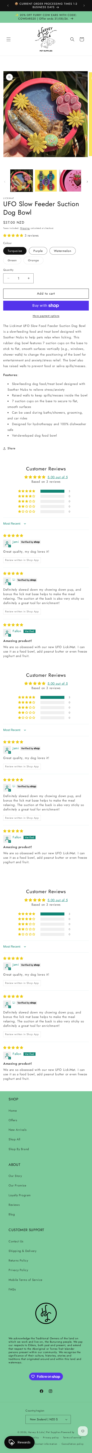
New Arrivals (18, 1130)
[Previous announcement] (8, 5)
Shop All (14, 1139)
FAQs (12, 1289)
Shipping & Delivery (22, 1251)
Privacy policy (51, 1437)
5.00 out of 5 (57, 477)
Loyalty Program (20, 1195)
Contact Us (16, 1241)
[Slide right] (87, 181)
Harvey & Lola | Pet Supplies (44, 1432)
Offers (13, 1120)
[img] (13, 535)
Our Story (15, 1176)
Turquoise (15, 251)
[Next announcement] (84, 5)
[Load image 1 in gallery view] (21, 181)
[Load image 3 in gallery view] (70, 181)
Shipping (25, 228)
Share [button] (11, 448)
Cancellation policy (73, 1444)
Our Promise (17, 1185)
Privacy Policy (18, 1270)
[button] (8, 39)
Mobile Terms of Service (25, 1280)
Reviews (14, 1205)
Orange (35, 261)
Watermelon (62, 251)
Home (13, 1110)
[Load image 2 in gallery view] (46, 181)
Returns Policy (18, 1260)
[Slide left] (4, 181)
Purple (38, 251)
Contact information (46, 1444)
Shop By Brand (19, 1149)
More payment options (46, 316)
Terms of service (72, 1437)
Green (14, 261)
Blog (12, 1214)
